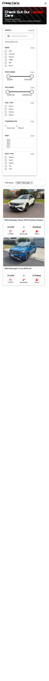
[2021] (19, 146)
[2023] (19, 142)
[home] (9, 3)
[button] (45, 3)
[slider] (8, 76)
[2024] (19, 140)
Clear (32, 48)
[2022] (19, 144)
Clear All (31, 30)
